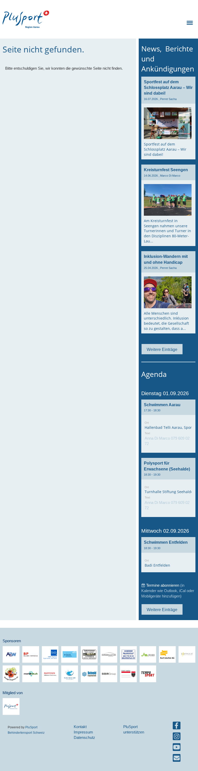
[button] (168, 426)
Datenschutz (84, 737)
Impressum (83, 732)
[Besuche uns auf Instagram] (176, 737)
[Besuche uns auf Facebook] (176, 726)
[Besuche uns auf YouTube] (176, 748)
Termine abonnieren (162, 585)
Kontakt (80, 726)
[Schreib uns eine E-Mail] (176, 759)
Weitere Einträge (162, 349)
